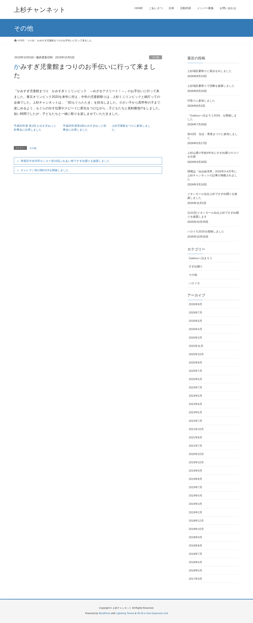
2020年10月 (196, 454)
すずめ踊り (196, 266)
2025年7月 (195, 370)
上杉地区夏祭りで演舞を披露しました (210, 85)
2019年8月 (195, 478)
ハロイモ (194, 283)
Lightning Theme (125, 613)
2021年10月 (196, 429)
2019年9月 (195, 470)
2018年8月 (195, 545)
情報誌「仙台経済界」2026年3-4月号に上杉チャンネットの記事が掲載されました (212, 175)
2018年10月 (196, 528)
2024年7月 (195, 387)
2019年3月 (195, 503)
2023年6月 (195, 404)
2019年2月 (195, 512)
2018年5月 (195, 570)
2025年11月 (196, 345)
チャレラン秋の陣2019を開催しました (45, 170)
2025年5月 (195, 379)
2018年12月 (196, 520)
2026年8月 (195, 304)
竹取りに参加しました (201, 100)
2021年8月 (195, 437)
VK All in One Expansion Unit (152, 613)
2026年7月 (195, 312)
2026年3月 (195, 337)
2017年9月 (195, 578)
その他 (155, 57)
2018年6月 (195, 562)
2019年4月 (195, 495)
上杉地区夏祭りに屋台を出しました (209, 71)
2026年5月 (195, 320)
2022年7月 (195, 420)
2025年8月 (195, 362)
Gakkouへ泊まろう (200, 258)
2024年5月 (195, 395)
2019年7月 (195, 487)
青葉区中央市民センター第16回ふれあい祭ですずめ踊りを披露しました (65, 160)
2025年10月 (196, 354)
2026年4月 (195, 329)
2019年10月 (196, 462)
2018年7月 (195, 553)
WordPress (104, 613)
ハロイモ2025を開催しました (205, 231)
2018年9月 (195, 537)
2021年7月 (195, 445)
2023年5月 (195, 412)
